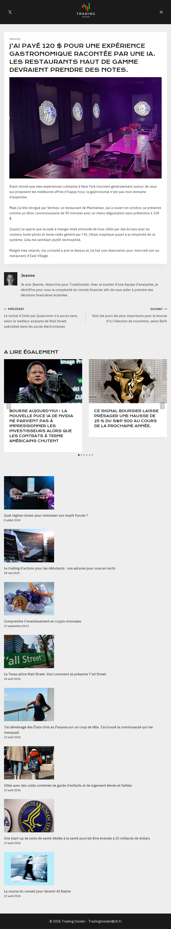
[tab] (79, 455)
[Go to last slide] (8, 405)
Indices (15, 39)
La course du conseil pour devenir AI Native (37, 891)
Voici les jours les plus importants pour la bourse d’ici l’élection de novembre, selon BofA (129, 315)
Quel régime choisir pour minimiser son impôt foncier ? (46, 515)
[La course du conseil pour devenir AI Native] (85, 868)
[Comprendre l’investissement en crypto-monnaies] (85, 598)
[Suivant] (162, 405)
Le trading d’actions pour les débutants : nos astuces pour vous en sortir (60, 568)
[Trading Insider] (85, 12)
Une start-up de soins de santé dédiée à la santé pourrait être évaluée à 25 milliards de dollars (77, 838)
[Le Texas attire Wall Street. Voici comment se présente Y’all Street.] (85, 651)
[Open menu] (161, 12)
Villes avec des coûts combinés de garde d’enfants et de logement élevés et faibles (68, 785)
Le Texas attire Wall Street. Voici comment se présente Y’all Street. (55, 674)
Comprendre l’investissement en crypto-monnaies (43, 621)
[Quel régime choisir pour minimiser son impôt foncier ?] (85, 493)
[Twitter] (10, 12)
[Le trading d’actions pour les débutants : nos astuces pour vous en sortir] (85, 545)
